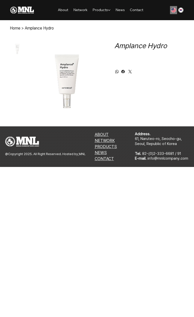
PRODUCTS (106, 146)
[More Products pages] (109, 10)
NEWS (101, 152)
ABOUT (102, 134)
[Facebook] (123, 71)
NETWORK (105, 140)
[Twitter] (130, 71)
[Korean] (180, 10)
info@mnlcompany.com (168, 158)
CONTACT (104, 158)
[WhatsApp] (116, 71)
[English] (173, 10)
